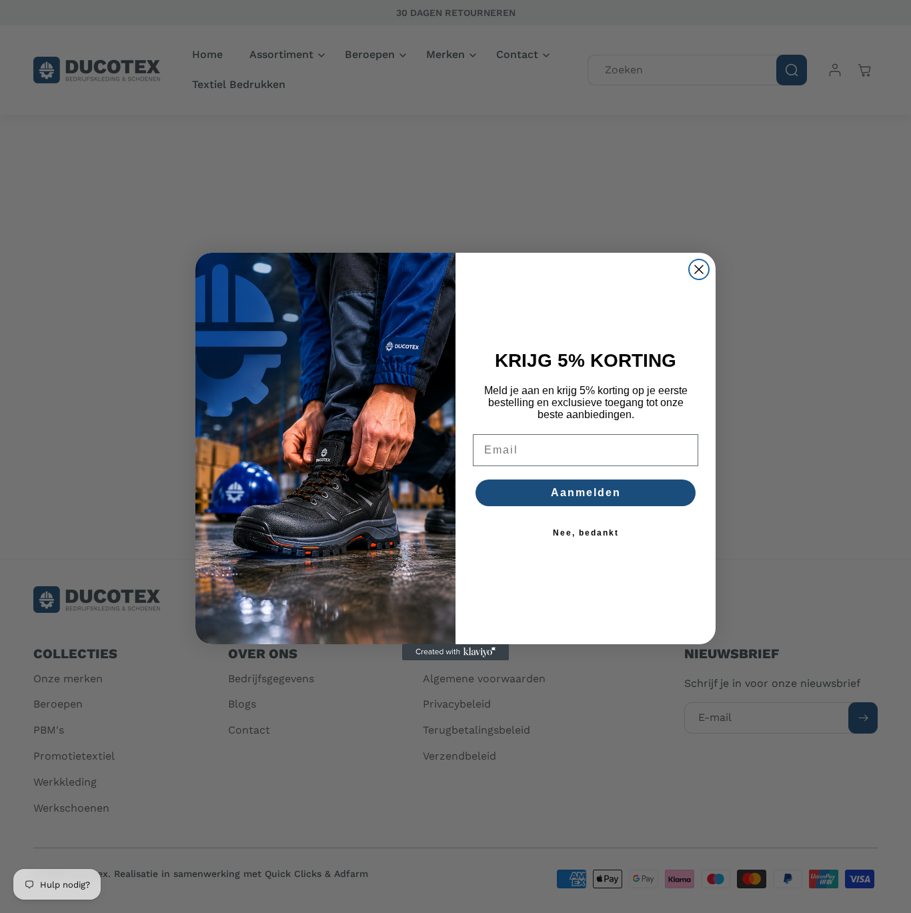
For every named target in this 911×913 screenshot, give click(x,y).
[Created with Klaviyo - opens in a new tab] (455, 652)
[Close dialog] (699, 269)
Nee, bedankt (586, 533)
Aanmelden (586, 492)
